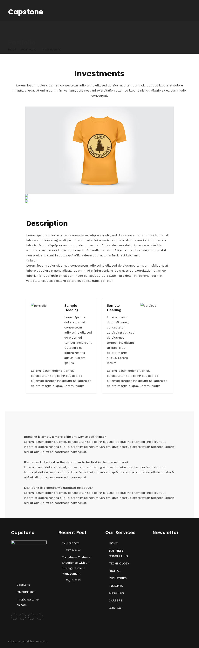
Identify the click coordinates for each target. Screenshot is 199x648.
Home (12, 49)
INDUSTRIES (118, 578)
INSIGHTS (116, 585)
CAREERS (115, 600)
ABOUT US (116, 593)
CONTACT (116, 608)
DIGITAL (114, 571)
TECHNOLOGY (119, 563)
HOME (113, 543)
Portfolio (29, 49)
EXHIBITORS (70, 543)
